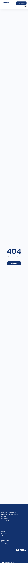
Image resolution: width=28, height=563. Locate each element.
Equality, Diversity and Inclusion (9, 514)
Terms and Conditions (7, 538)
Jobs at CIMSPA (5, 521)
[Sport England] (21, 550)
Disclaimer (4, 533)
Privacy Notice (5, 536)
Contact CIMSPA (5, 510)
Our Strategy (4, 518)
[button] (25, 6)
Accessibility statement (7, 544)
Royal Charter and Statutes (8, 512)
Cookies (3, 531)
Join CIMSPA (21, 3)
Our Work (3, 516)
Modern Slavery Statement (5, 541)
